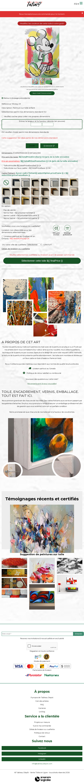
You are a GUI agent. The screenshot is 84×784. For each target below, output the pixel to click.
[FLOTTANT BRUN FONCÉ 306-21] (15, 191)
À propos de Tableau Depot (42, 698)
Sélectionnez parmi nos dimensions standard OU (24, 112)
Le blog (42, 712)
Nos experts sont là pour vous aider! (42, 384)
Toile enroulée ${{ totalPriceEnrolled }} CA (22, 165)
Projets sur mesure (42, 722)
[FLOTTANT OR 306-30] (73, 182)
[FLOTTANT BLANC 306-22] (25, 182)
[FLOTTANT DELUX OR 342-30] (25, 200)
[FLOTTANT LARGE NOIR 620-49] (25, 191)
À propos (42, 692)
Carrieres (42, 708)
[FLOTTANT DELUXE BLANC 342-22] (73, 191)
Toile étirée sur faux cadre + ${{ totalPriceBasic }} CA (26, 168)
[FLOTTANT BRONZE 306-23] (6, 191)
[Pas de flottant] (6, 182)
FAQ (42, 705)
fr (75, 4)
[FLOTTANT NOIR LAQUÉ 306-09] (44, 182)
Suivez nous (42, 741)
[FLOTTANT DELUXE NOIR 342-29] (64, 191)
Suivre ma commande (42, 726)
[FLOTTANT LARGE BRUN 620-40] (54, 191)
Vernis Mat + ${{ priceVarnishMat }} (19, 213)
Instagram (42, 754)
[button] (80, 52)
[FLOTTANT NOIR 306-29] (15, 182)
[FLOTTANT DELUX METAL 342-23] (44, 200)
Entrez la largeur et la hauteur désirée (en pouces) (42, 121)
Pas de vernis (9, 210)
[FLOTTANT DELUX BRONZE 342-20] (15, 200)
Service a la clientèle (42, 716)
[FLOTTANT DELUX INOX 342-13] (35, 200)
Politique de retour (42, 733)
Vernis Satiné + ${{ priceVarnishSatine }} (21, 218)
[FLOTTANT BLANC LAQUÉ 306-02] (54, 182)
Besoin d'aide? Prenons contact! (42, 93)
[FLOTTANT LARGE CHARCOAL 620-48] (44, 191)
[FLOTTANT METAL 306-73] (64, 182)
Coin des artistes (42, 701)
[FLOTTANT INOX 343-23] (35, 182)
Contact (42, 736)
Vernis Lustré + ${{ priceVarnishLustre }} (21, 215)
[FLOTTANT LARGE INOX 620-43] (35, 191)
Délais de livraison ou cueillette (16, 249)
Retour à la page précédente (16, 98)
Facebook (42, 748)
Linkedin (42, 759)
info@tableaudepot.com (42, 764)
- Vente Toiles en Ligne (38, 773)
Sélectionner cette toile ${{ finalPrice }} (42, 260)
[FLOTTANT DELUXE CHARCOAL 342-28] (6, 200)
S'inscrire (78, 634)
